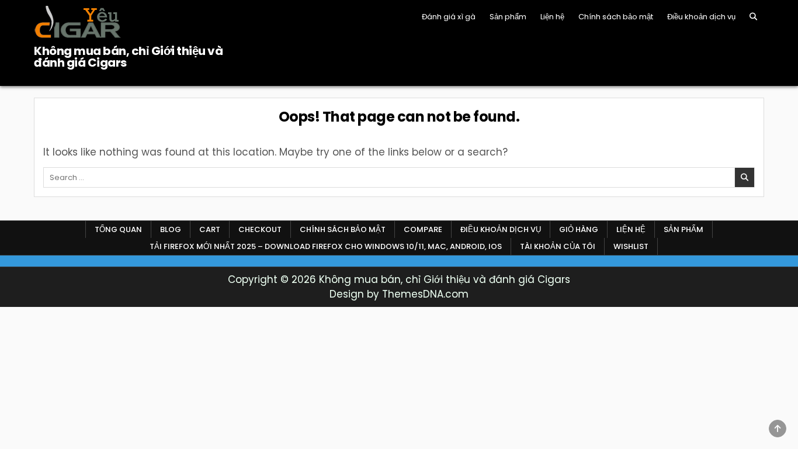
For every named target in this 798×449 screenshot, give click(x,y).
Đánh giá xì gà (449, 16)
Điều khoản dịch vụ (701, 16)
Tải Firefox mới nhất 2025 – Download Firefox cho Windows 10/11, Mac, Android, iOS (326, 246)
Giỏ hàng (578, 229)
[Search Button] (753, 16)
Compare (423, 229)
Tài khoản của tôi (557, 246)
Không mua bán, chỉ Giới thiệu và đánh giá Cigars (128, 57)
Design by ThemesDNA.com (399, 294)
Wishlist (630, 246)
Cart (209, 229)
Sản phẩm (508, 16)
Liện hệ (552, 16)
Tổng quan (118, 229)
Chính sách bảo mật (615, 16)
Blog (170, 229)
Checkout (260, 229)
